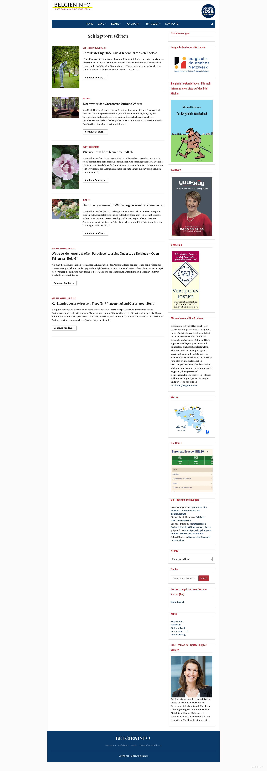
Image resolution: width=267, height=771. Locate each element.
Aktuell (86, 200)
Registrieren (177, 621)
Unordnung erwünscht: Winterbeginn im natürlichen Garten (123, 205)
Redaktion (123, 745)
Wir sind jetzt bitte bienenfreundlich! (108, 152)
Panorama (132, 23)
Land (101, 23)
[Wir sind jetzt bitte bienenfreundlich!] (65, 167)
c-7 (261, 767)
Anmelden (176, 624)
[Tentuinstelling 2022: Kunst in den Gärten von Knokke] (65, 67)
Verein (134, 745)
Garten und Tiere (91, 48)
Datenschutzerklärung (150, 745)
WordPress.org (178, 634)
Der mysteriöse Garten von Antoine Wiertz (112, 104)
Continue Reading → (95, 77)
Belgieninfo (133, 738)
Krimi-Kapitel (177, 602)
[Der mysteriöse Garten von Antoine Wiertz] (65, 107)
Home (89, 23)
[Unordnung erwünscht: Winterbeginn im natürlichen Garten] (65, 208)
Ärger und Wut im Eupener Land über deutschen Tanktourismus (189, 510)
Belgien (86, 99)
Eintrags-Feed (178, 628)
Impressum (110, 745)
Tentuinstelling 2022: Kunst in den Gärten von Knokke (120, 53)
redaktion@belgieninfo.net (184, 385)
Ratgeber (152, 23)
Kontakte (171, 23)
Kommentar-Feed (179, 631)
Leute (115, 23)
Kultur (102, 48)
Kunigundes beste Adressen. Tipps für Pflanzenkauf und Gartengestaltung (103, 303)
